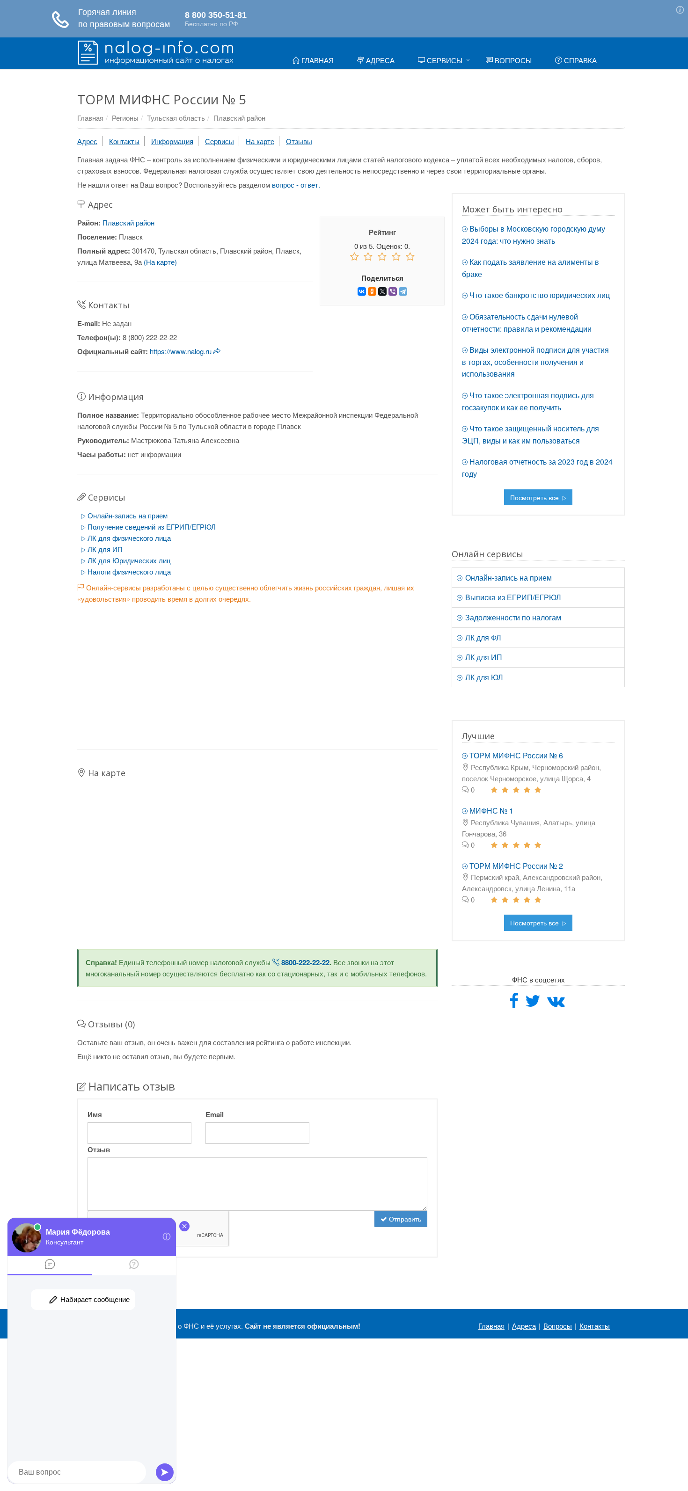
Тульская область (176, 118)
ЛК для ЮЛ (483, 677)
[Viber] (392, 291)
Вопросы (512, 60)
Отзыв (99, 1149)
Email (214, 1114)
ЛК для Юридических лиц (128, 560)
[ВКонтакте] (362, 291)
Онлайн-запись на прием (127, 515)
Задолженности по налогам (512, 617)
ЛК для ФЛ (482, 637)
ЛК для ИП (104, 549)
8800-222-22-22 (304, 962)
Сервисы (443, 60)
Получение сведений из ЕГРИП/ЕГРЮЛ (151, 526)
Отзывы (299, 141)
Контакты (124, 141)
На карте (260, 141)
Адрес (87, 141)
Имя (95, 1114)
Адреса (379, 60)
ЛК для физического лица (128, 538)
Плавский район (239, 118)
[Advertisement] (257, 669)
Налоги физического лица (128, 571)
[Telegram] (403, 291)
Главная (317, 60)
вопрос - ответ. (296, 184)
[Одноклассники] (372, 291)
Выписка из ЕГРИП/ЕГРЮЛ (512, 597)
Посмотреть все (535, 497)
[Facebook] (514, 1004)
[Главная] (155, 51)
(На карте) (160, 262)
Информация (172, 141)
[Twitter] (533, 1004)
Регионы (125, 118)
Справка (579, 60)
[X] (382, 291)
